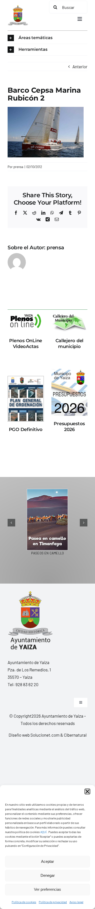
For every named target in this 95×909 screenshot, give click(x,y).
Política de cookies (24, 902)
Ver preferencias (47, 889)
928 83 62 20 (27, 684)
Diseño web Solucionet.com (34, 734)
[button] (87, 791)
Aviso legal (76, 902)
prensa (18, 167)
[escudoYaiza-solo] (18, 7)
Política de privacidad (53, 902)
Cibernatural (75, 734)
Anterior (79, 66)
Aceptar (47, 861)
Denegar (48, 875)
